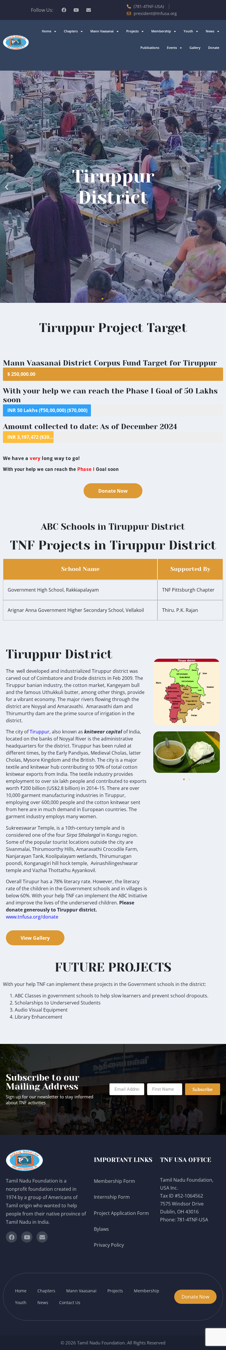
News (210, 31)
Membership (161, 31)
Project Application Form (121, 1213)
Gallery (195, 47)
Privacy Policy (109, 1245)
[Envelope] (88, 10)
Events (172, 47)
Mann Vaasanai (102, 31)
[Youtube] (76, 10)
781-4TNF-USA (192, 1219)
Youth (188, 31)
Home (46, 31)
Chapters (71, 31)
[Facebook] (64, 10)
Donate (213, 47)
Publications (149, 47)
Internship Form (112, 1197)
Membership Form (114, 1181)
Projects (132, 31)
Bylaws (102, 1229)
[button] (6, 186)
